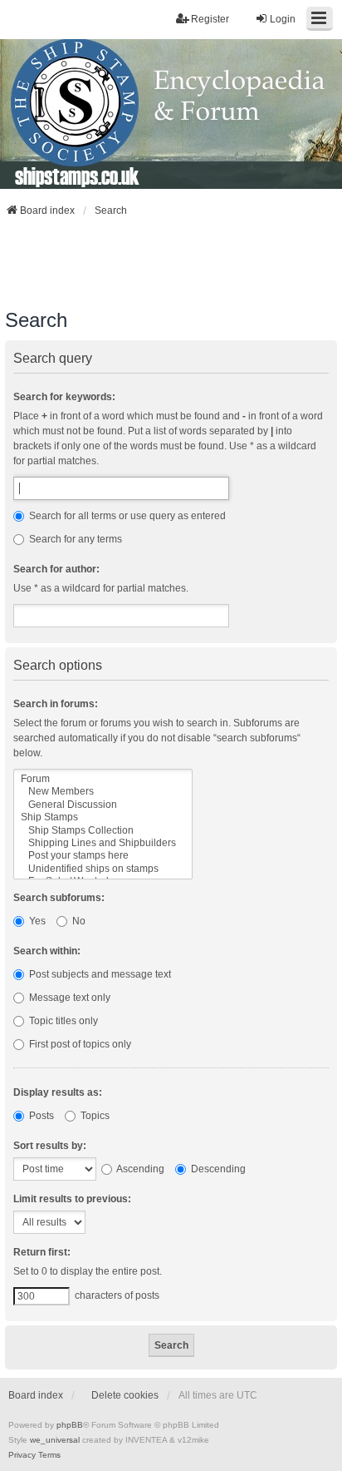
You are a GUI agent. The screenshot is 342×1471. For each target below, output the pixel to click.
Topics (94, 1116)
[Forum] (103, 779)
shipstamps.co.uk (77, 176)
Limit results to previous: (72, 1199)
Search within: (47, 951)
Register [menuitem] (210, 19)
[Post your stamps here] (103, 855)
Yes (36, 921)
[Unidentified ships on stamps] (103, 869)
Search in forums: (55, 704)
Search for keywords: (64, 397)
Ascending (139, 1169)
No (78, 921)
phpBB (69, 1424)
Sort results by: (49, 1146)
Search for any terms (74, 539)
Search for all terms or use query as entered (126, 516)
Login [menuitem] (283, 19)
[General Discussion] (103, 805)
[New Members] (103, 791)
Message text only (68, 997)
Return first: (42, 1252)
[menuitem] (22, 1455)
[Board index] (171, 114)
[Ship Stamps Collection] (103, 831)
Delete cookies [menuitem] (125, 1395)
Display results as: (57, 1092)
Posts (40, 1116)
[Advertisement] (171, 263)
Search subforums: (59, 898)
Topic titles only (62, 1021)
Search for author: (56, 569)
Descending (217, 1169)
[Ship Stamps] (103, 817)
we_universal (55, 1439)
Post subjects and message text (99, 974)
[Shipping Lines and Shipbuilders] (103, 843)
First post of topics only (79, 1044)
